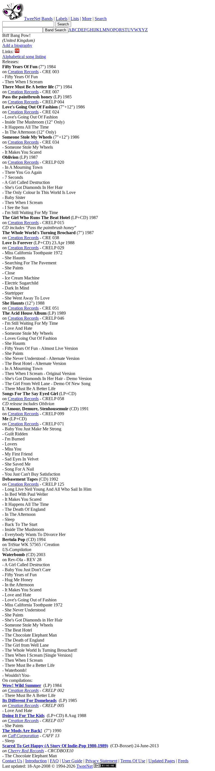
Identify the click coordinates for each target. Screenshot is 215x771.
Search (101, 18)
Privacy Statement (101, 760)
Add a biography (17, 45)
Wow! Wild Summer (21, 685)
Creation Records (23, 71)
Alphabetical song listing (24, 56)
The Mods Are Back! (22, 730)
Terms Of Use (132, 760)
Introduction (36, 760)
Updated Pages (161, 760)
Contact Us (12, 760)
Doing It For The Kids (23, 715)
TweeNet (32, 18)
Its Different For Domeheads (29, 700)
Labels (61, 18)
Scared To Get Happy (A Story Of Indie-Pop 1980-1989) (55, 745)
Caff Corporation (23, 735)
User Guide (72, 760)
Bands (47, 18)
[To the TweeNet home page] (13, 18)
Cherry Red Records (26, 750)
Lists (75, 18)
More (87, 18)
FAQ (54, 760)
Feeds (183, 760)
